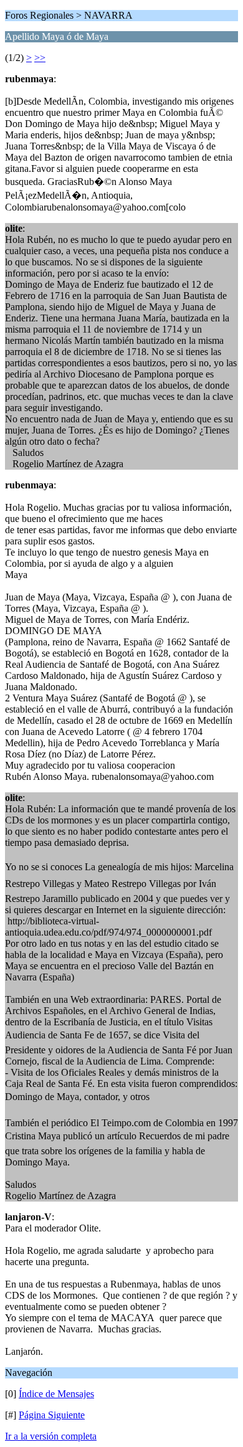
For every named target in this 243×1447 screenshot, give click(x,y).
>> (39, 57)
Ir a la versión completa (51, 1436)
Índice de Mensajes (56, 1393)
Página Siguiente (52, 1415)
